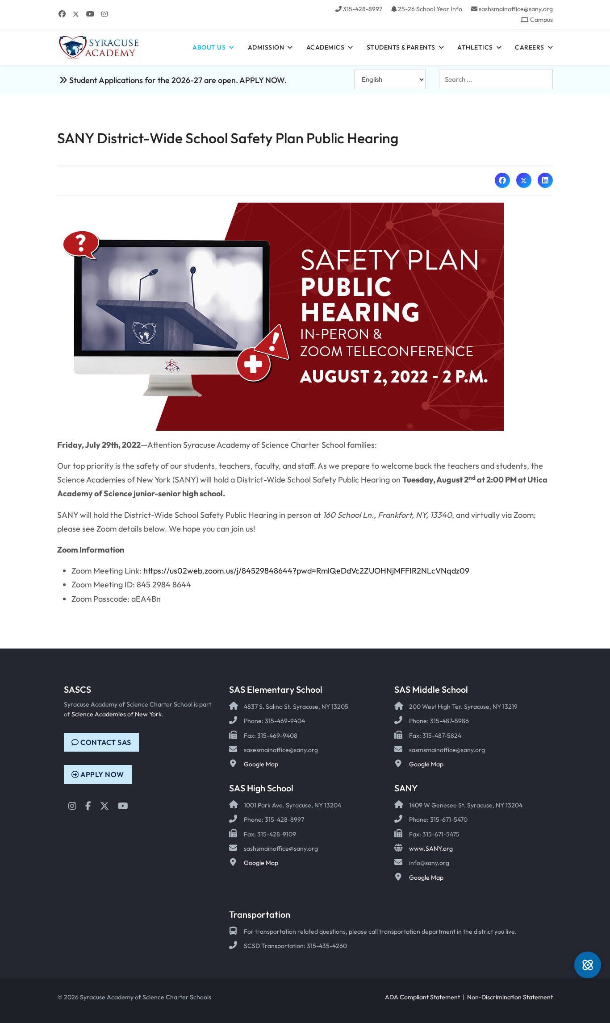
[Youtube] (90, 13)
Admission (266, 47)
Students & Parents (401, 47)
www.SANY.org (431, 848)
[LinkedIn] (545, 180)
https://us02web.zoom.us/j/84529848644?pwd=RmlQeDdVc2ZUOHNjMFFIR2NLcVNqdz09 (306, 571)
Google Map (261, 764)
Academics (325, 47)
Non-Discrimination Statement (510, 997)
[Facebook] (62, 13)
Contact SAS (105, 742)
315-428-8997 (362, 9)
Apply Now (101, 774)
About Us (209, 47)
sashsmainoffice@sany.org (516, 9)
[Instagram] (104, 13)
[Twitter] (76, 13)
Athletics (475, 47)
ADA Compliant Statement (422, 997)
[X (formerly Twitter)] (523, 180)
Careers (529, 47)
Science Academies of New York (116, 714)
